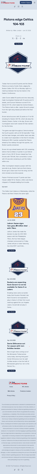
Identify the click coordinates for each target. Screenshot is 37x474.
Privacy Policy (11, 395)
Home (11, 386)
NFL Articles (25, 386)
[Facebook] (21, 38)
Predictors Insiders (25, 391)
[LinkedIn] (24, 38)
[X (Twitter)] (13, 38)
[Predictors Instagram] (18, 6)
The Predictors (15, 466)
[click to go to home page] (8, 3)
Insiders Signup (26, 2)
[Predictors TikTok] (15, 6)
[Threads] (16, 38)
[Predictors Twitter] (22, 6)
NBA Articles (11, 391)
